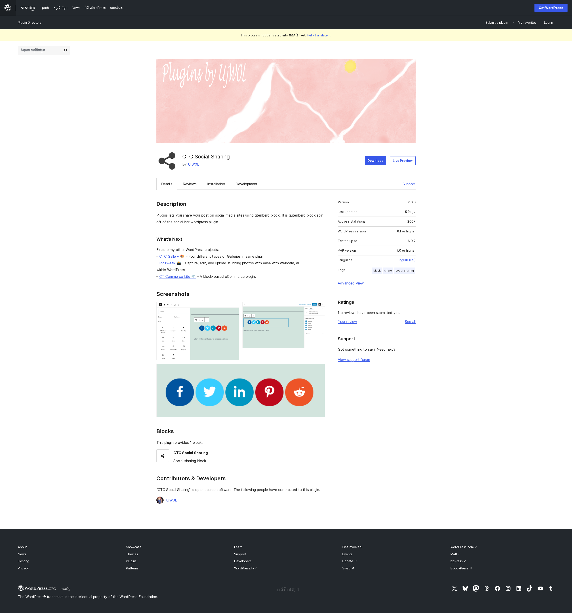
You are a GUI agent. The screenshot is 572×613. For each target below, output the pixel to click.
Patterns (132, 568)
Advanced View (351, 283)
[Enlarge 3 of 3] (319, 369)
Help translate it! (319, 35)
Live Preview (403, 160)
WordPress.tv (246, 568)
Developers (243, 561)
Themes (132, 554)
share (388, 270)
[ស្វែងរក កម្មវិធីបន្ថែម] (65, 50)
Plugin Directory (30, 22)
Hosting (23, 561)
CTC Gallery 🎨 (172, 256)
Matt (455, 554)
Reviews (190, 184)
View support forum (354, 359)
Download (375, 160)
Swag (348, 568)
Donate (349, 561)
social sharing (404, 270)
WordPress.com (463, 547)
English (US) (407, 260)
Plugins (131, 561)
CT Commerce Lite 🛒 (177, 276)
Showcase (133, 547)
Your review (347, 321)
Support (409, 184)
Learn (238, 547)
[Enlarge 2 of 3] (319, 308)
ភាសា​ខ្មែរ (65, 589)
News (22, 554)
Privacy (23, 568)
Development (246, 184)
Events (347, 554)
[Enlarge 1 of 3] (233, 308)
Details (166, 184)
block (377, 270)
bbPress (458, 561)
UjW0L (193, 164)
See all (410, 321)
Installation (216, 184)
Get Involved (352, 547)
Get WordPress (551, 8)
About (22, 547)
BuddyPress (461, 568)
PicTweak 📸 (170, 263)
